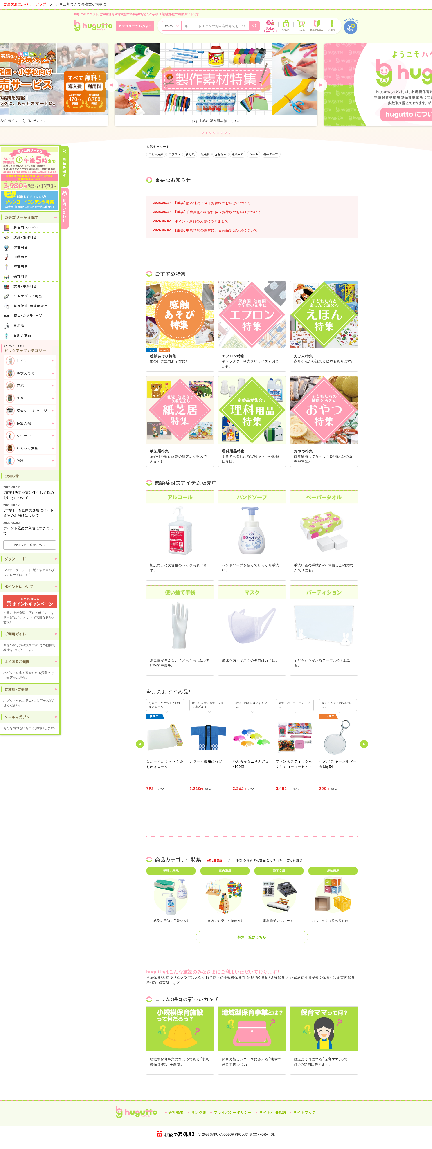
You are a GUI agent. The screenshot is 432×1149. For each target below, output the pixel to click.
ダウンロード (15, 558)
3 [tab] (210, 133)
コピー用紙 (156, 154)
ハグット (136, 1112)
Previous (111, 85)
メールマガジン (17, 716)
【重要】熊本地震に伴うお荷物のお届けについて (212, 203)
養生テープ (270, 154)
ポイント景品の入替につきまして (202, 221)
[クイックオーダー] (351, 26)
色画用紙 (238, 154)
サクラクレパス (175, 1134)
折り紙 (190, 154)
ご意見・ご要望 (16, 689)
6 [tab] (222, 133)
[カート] (301, 26)
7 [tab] (226, 133)
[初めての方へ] (316, 26)
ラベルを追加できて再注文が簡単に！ (55, 4)
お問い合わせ (64, 210)
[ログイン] (286, 26)
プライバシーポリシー (233, 1112)
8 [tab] (229, 133)
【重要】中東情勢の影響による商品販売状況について (216, 230)
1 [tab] (203, 133)
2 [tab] (206, 133)
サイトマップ (304, 1112)
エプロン (174, 154)
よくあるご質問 (17, 661)
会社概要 (176, 1112)
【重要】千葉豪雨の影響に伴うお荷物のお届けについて (218, 212)
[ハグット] (93, 25)
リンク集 (199, 1112)
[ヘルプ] (332, 26)
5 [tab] (218, 133)
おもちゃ (221, 154)
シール (253, 154)
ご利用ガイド (15, 633)
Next (320, 85)
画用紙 (204, 154)
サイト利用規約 (272, 1112)
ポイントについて (18, 586)
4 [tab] (214, 133)
